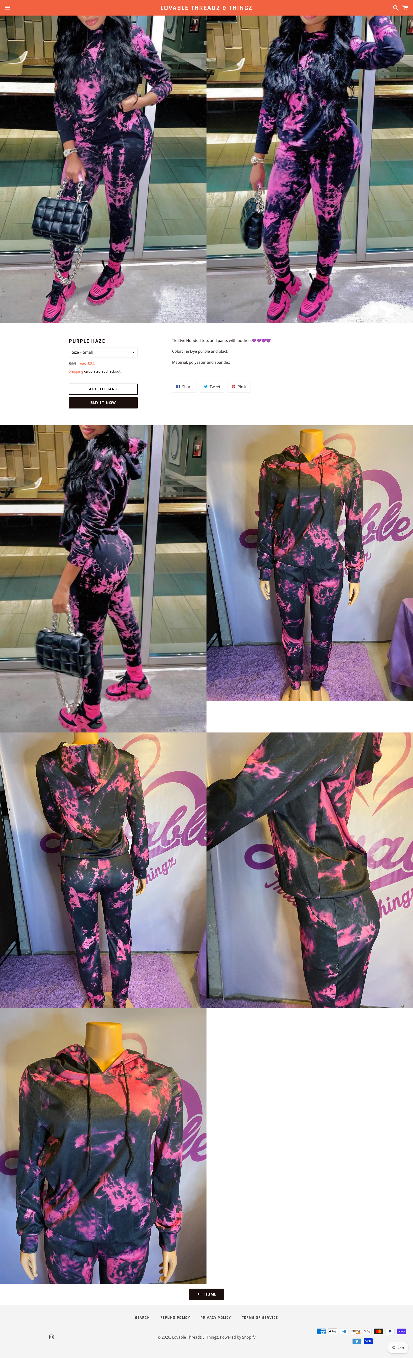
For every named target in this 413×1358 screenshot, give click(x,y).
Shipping (76, 371)
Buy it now (103, 402)
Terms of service (260, 1317)
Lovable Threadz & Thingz (206, 8)
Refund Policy (175, 1317)
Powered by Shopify (237, 1337)
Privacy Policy (216, 1317)
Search (142, 1317)
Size (75, 352)
